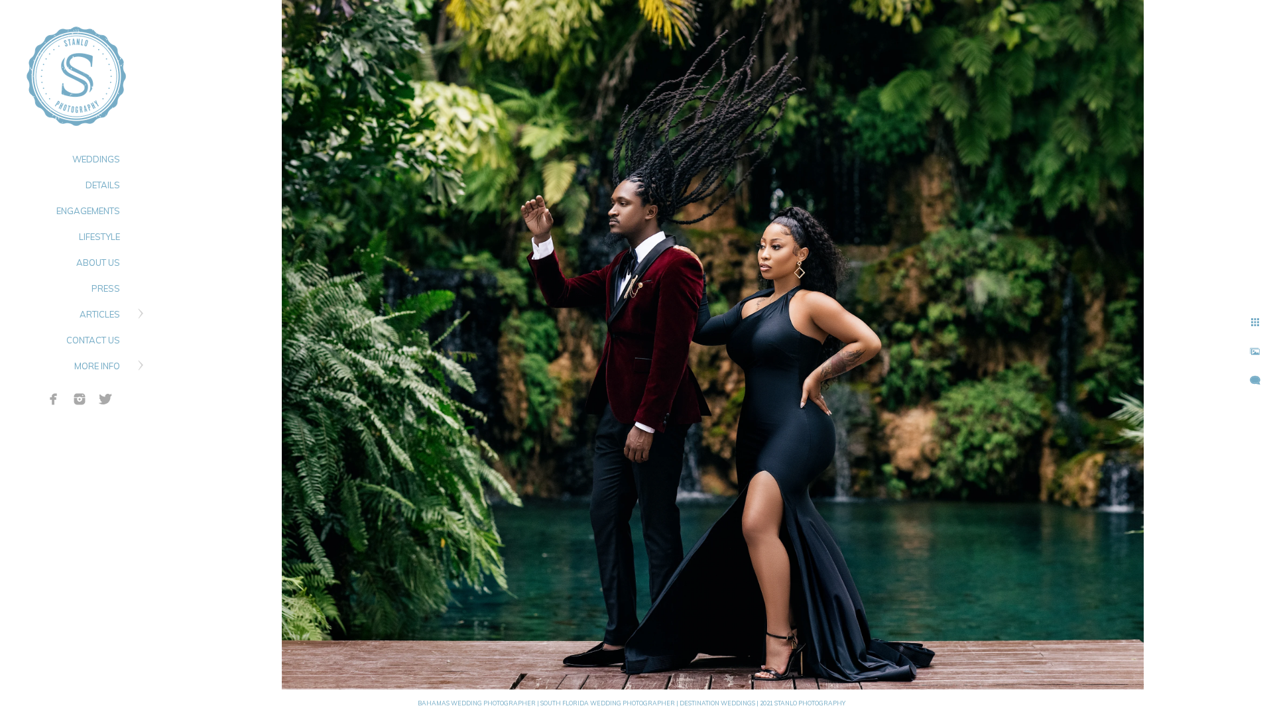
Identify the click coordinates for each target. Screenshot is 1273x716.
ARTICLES (100, 314)
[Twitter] (105, 399)
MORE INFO (97, 366)
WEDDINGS (96, 159)
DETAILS (103, 185)
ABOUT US (98, 262)
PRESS (105, 288)
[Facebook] (53, 399)
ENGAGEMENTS (88, 211)
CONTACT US (93, 340)
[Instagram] (79, 399)
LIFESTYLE (99, 236)
